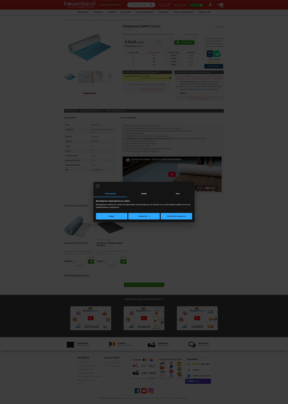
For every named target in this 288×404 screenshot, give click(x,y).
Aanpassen (142, 216)
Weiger (111, 216)
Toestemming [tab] (110, 194)
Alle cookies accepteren (176, 216)
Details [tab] (144, 194)
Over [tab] (178, 194)
